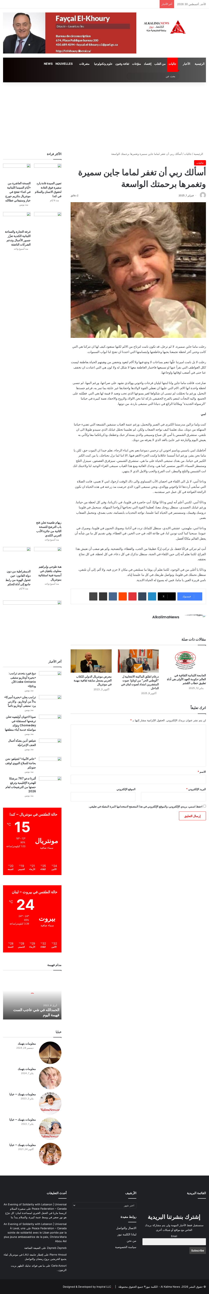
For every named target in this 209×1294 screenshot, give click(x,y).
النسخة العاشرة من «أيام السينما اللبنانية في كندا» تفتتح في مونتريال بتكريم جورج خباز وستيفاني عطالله (18, 191)
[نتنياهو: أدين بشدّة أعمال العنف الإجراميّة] (50, 746)
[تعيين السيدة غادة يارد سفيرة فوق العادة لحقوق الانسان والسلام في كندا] (48, 171)
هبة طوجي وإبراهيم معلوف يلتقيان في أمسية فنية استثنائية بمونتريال (49, 573)
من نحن (131, 1240)
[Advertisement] (104, 117)
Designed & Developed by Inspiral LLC (87, 1286)
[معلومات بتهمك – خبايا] (50, 1103)
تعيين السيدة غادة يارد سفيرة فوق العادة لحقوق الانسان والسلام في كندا (48, 189)
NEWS (48, 63)
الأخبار (186, 63)
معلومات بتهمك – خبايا (22, 1094)
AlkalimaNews (165, 617)
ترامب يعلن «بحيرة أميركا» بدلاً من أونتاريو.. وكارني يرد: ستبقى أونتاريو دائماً (20, 701)
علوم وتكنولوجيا (103, 63)
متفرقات (84, 63)
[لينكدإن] (152, 596)
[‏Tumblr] (142, 596)
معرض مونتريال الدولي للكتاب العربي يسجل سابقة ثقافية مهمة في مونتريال (93, 680)
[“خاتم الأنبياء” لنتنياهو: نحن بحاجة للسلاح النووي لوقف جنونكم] (50, 764)
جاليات (172, 63)
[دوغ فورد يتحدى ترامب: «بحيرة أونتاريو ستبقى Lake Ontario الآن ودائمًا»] (50, 679)
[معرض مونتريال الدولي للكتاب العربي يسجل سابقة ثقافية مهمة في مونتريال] (91, 660)
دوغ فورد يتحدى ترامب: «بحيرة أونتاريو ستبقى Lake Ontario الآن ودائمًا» (22, 679)
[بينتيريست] (132, 596)
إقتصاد (147, 63)
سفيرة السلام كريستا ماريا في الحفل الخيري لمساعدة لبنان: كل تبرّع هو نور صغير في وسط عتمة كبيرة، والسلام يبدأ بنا (36, 1213)
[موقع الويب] (176, 624)
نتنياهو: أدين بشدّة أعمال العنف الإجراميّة (22, 743)
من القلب (160, 63)
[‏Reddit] (123, 596)
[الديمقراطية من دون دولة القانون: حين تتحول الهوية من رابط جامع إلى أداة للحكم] (17, 557)
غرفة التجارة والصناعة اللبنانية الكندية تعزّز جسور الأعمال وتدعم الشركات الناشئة (18, 238)
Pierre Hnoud (58, 1254)
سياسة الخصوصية (125, 1247)
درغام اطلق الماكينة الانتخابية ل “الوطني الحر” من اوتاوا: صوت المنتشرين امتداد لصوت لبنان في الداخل (140, 682)
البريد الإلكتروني (196, 789)
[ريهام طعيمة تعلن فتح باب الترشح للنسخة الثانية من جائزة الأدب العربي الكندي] (48, 365)
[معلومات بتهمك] (50, 1053)
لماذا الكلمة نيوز (126, 1234)
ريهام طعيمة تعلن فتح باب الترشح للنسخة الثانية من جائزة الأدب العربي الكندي (48, 528)
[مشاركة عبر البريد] (103, 596)
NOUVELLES (64, 63)
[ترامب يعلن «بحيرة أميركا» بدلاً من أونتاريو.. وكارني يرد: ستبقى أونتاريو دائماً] (50, 702)
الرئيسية (200, 63)
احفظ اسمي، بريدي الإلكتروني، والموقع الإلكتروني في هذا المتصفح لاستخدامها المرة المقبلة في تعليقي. (145, 806)
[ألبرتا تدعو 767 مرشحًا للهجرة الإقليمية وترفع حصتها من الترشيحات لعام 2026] (50, 784)
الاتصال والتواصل (126, 1228)
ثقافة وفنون (122, 63)
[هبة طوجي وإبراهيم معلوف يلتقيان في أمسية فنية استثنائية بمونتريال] (48, 555)
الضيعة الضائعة (32, 1247)
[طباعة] (93, 596)
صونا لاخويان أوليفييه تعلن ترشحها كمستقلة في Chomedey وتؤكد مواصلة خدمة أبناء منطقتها (20, 723)
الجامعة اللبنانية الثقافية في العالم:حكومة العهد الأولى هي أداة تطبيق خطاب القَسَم (186, 679)
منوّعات (136, 63)
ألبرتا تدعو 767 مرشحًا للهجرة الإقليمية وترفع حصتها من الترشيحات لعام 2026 (21, 784)
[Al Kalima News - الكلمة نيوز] (174, 27)
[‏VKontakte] (113, 596)
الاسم (202, 771)
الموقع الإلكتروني (126, 789)
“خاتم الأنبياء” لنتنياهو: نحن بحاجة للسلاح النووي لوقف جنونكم (20, 763)
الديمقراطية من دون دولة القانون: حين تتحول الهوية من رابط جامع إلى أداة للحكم (18, 577)
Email (174, 1236)
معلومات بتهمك (27, 1044)
